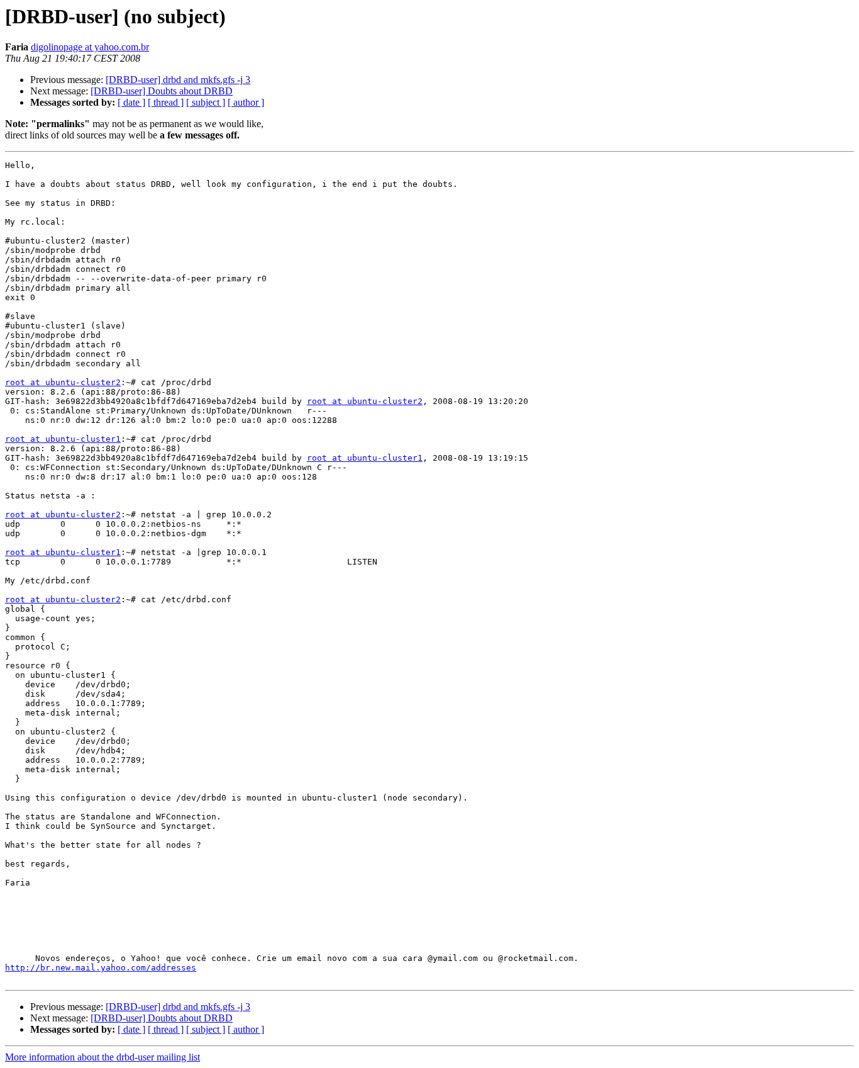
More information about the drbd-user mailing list (102, 1057)
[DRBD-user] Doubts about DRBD (162, 91)
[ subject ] (205, 102)
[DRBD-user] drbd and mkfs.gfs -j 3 (178, 79)
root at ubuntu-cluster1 (63, 439)
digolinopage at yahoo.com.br (90, 47)
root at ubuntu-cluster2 (63, 382)
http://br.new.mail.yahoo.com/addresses (100, 967)
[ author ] (246, 102)
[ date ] (131, 102)
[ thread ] (166, 102)
